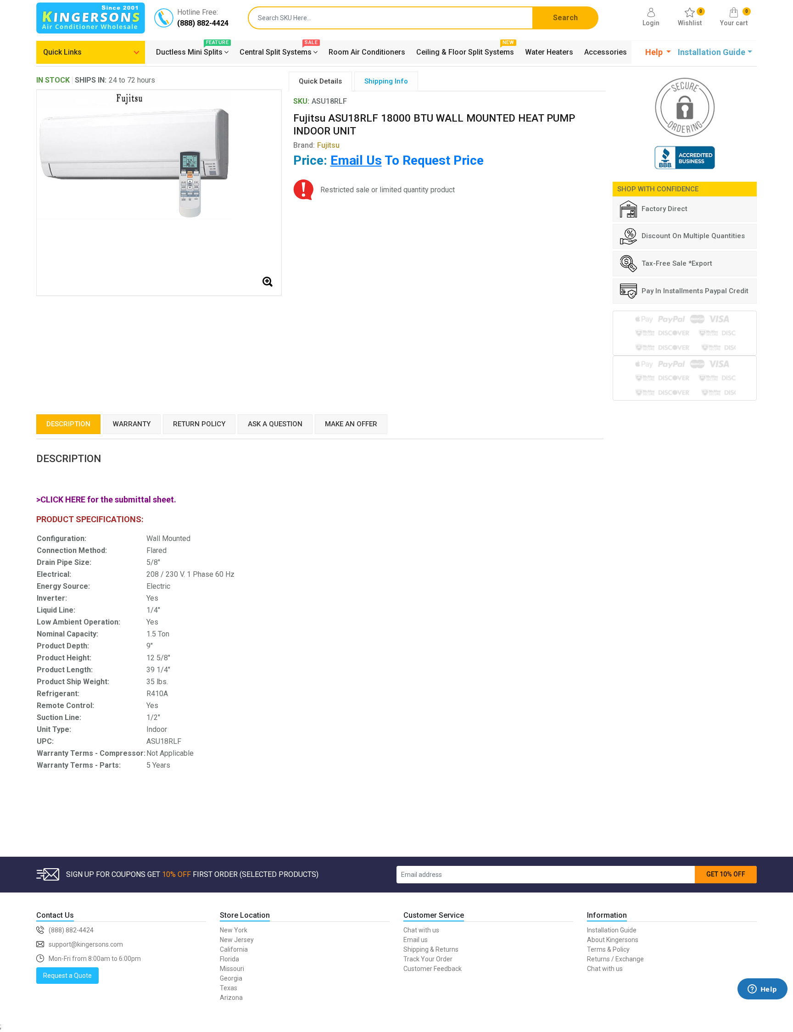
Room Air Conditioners (367, 52)
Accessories (605, 52)
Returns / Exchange (615, 959)
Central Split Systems (279, 50)
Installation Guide (612, 930)
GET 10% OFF (725, 874)
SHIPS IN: (90, 80)
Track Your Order (427, 959)
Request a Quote (67, 975)
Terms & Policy (608, 949)
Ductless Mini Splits (192, 50)
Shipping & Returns (430, 949)
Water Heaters (549, 52)
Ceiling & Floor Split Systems (465, 50)
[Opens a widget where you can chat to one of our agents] (762, 1002)
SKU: (301, 101)
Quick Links (62, 52)
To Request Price (407, 160)
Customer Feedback (432, 968)
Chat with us (421, 930)
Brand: (316, 145)
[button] (658, 52)
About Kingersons (612, 939)
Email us (415, 939)
